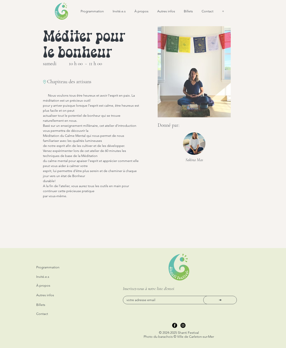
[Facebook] (174, 325)
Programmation (47, 267)
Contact (42, 314)
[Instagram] (183, 325)
